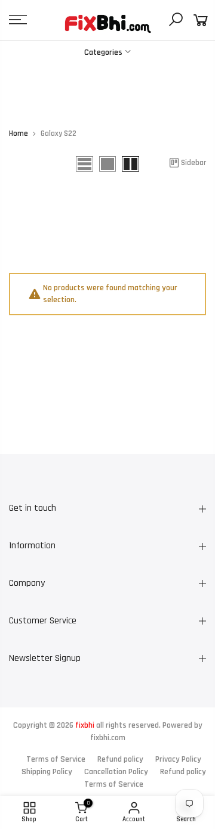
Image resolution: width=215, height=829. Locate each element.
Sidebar (193, 162)
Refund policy (120, 759)
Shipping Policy (47, 771)
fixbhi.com (107, 737)
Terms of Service (55, 759)
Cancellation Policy (116, 771)
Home (18, 133)
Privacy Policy (178, 759)
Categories (103, 52)
